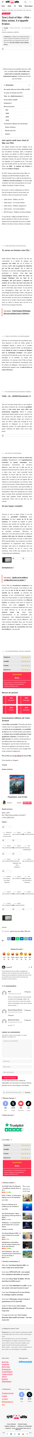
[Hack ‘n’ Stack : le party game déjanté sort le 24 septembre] (27, 1198)
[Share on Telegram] (27, 1434)
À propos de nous (8, 1393)
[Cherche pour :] (14, 1092)
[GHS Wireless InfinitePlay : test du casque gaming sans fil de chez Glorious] (27, 1245)
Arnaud (6, 28)
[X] (13, 1106)
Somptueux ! (8, 103)
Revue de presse (9, 106)
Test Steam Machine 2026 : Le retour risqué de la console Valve (11, 1235)
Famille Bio (5, 1364)
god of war (13, 931)
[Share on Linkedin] (19, 1434)
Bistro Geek (6, 1367)
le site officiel (17, 756)
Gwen (4, 1272)
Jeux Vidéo (6, 13)
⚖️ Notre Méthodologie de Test (7, 1401)
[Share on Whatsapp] (15, 1434)
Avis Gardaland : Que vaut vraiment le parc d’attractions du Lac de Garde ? (11, 1253)
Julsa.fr (4, 1376)
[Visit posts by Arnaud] (3, 967)
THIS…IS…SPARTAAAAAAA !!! (13, 96)
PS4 (26, 931)
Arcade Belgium (7, 1372)
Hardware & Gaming (7, 1229)
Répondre (28, 991)
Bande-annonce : (10, 130)
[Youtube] (20, 1106)
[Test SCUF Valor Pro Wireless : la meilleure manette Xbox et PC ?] (27, 1188)
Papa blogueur (7, 1381)
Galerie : (8, 134)
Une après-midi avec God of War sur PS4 (17, 89)
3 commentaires (27, 28)
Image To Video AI (7, 1306)
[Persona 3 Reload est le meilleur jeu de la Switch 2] (27, 1207)
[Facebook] (31, 967)
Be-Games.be (6, 1369)
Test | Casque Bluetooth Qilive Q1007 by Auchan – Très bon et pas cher (17, 1308)
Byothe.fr (5, 1379)
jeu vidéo (21, 931)
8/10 (6, 110)
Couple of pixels (7, 1374)
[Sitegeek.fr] (12, 2)
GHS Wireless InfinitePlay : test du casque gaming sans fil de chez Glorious (11, 1244)
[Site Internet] (29, 967)
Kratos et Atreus (10, 127)
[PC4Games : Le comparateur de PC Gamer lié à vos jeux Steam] (27, 1225)
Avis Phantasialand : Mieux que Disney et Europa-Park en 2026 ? (11, 1215)
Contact (4, 1396)
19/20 (7, 113)
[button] (3, 2)
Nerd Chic (5, 1362)
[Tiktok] (28, 1106)
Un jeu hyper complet (11, 99)
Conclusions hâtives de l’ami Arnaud (15, 123)
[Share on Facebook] (7, 1434)
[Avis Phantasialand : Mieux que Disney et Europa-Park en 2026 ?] (27, 1216)
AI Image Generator (8, 1315)
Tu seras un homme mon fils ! (13, 93)
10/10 (7, 120)
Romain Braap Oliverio (15, 1010)
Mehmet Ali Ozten (13, 1020)
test (29, 931)
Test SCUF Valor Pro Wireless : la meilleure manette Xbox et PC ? (11, 1188)
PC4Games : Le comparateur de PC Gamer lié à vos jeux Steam (11, 1224)
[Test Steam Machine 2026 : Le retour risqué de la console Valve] (27, 1235)
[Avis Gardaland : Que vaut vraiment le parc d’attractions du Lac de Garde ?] (27, 1254)
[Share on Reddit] (23, 1434)
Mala (9, 991)
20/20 (7, 117)
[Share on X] (11, 1434)
